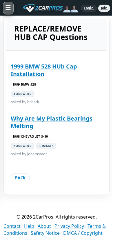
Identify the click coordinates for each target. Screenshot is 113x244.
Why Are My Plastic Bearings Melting (51, 122)
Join (104, 7)
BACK (20, 177)
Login (89, 7)
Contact (12, 226)
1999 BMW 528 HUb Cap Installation (44, 70)
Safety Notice (45, 233)
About (44, 226)
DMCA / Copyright (83, 233)
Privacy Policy (69, 226)
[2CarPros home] (47, 8)
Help (29, 226)
